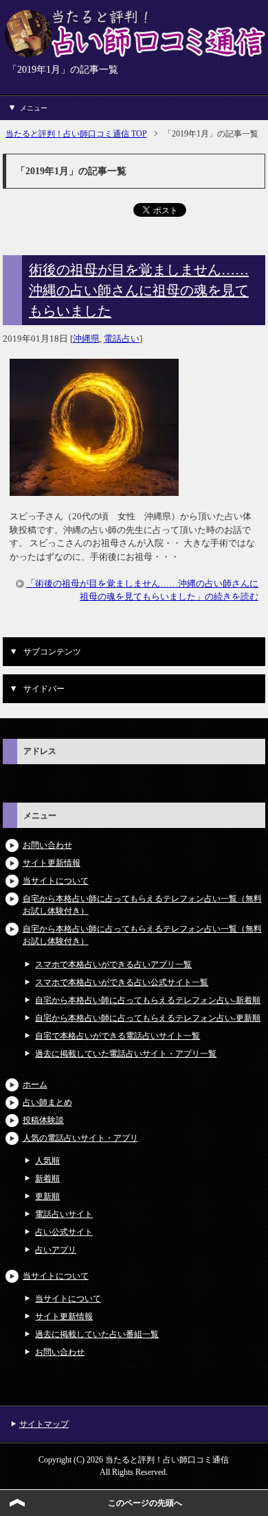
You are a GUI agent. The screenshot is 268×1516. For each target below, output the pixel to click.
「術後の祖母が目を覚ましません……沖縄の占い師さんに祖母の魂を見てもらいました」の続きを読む (142, 590)
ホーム (35, 1084)
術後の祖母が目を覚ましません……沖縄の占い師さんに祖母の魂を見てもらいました (139, 290)
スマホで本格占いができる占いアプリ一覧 (113, 964)
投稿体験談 (43, 1120)
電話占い (121, 338)
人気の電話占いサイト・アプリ (80, 1138)
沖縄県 (86, 338)
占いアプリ (55, 1250)
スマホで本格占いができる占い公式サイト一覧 (121, 982)
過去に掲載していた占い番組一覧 (97, 1334)
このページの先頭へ (145, 1503)
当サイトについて (56, 881)
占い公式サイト (64, 1232)
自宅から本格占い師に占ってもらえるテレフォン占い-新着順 (147, 1000)
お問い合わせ (47, 845)
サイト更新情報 (51, 863)
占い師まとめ (47, 1102)
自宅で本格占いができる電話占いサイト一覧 (117, 1036)
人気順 (47, 1160)
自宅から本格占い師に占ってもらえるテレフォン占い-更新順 (147, 1018)
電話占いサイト (64, 1214)
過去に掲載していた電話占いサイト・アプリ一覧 (125, 1053)
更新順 (47, 1196)
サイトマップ (44, 1424)
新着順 (47, 1178)
